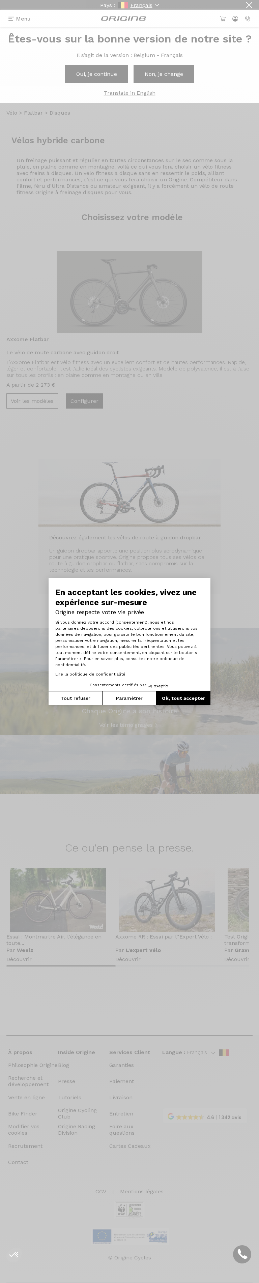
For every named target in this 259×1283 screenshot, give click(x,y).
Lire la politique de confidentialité (90, 674)
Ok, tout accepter (183, 698)
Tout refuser (75, 698)
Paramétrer (129, 698)
